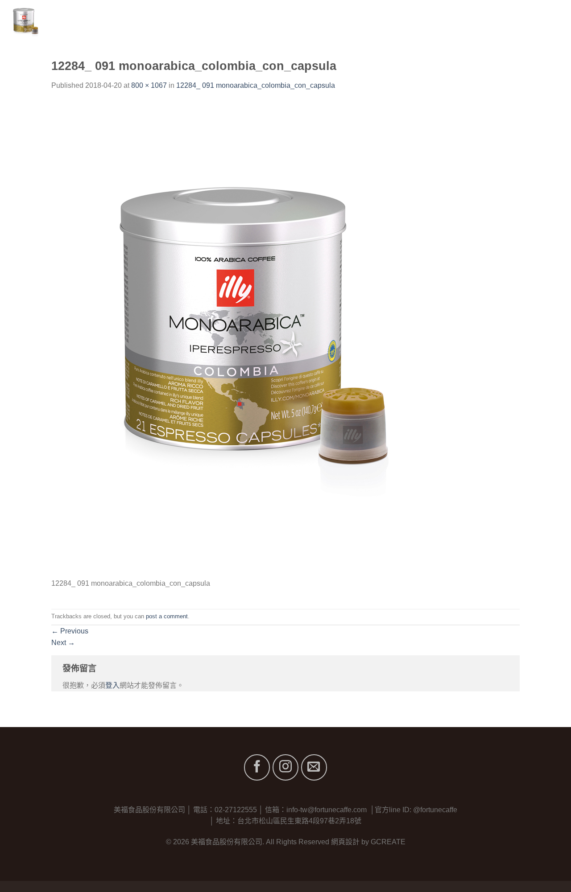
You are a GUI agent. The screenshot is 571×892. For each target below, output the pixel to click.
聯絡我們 (549, 22)
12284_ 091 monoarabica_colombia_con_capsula (255, 85)
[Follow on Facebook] (257, 767)
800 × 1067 (149, 85)
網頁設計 (345, 842)
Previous (69, 631)
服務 (475, 22)
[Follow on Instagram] (285, 767)
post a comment (167, 616)
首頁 (376, 22)
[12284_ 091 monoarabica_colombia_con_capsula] (229, 339)
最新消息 (508, 22)
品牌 (443, 22)
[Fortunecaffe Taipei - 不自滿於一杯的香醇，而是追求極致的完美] (65, 22)
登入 (112, 685)
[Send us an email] (314, 767)
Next (63, 642)
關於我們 (409, 22)
